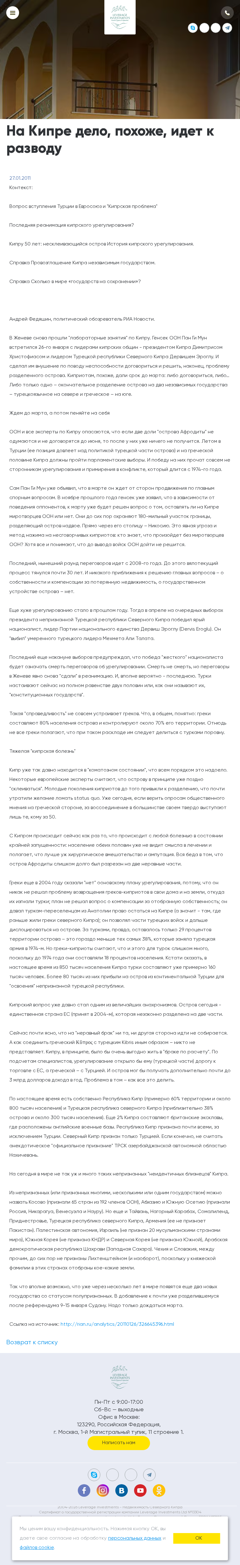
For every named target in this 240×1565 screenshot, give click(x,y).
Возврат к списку (32, 1342)
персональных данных (135, 1538)
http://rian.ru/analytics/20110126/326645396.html (117, 1324)
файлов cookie (37, 1547)
